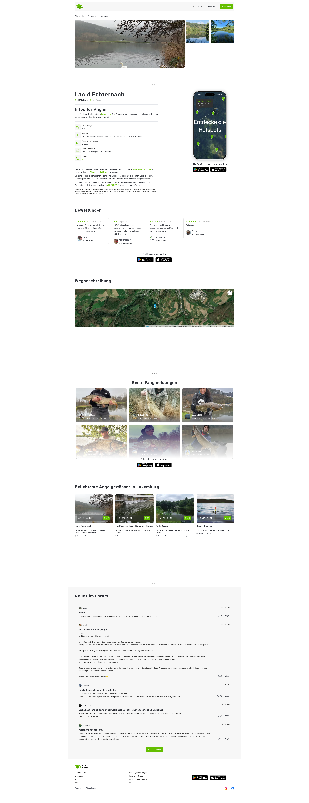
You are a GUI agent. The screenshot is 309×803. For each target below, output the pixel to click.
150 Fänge (90, 172)
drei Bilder (104, 172)
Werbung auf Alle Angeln (138, 773)
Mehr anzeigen (154, 749)
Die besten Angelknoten (138, 779)
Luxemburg (106, 114)
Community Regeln (136, 776)
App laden (226, 6)
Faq (130, 783)
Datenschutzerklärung (83, 773)
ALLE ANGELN (113, 185)
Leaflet (148, 326)
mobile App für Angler (142, 169)
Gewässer (212, 6)
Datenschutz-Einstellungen (86, 788)
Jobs (77, 783)
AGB (76, 779)
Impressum (79, 776)
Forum (201, 6)
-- (82, 159)
